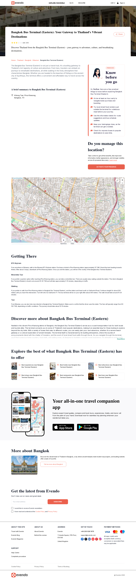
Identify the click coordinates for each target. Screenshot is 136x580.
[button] (68, 209)
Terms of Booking (63, 566)
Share (120, 34)
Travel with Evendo (17, 531)
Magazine (81, 3)
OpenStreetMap (18, 178)
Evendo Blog (15, 535)
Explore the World (57, 3)
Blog (71, 3)
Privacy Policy (52, 511)
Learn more (113, 160)
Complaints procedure (18, 556)
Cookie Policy (40, 511)
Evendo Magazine (17, 539)
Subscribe (58, 502)
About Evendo (39, 531)
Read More (121, 339)
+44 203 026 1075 (87, 531)
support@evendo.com (88, 535)
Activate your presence (106, 167)
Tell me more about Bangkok (53, 464)
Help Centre (15, 552)
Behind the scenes (40, 535)
